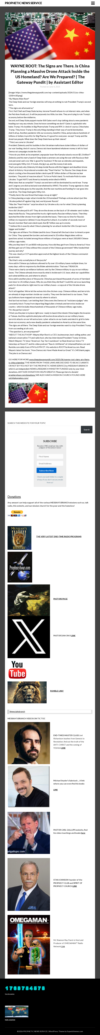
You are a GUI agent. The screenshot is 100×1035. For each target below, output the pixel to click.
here (83, 833)
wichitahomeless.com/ (19, 378)
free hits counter (9, 994)
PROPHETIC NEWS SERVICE (23, 3)
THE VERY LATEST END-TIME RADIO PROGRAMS (58, 536)
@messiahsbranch (17, 711)
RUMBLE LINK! (57, 691)
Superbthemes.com (75, 1031)
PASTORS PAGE (60, 599)
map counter (10, 1019)
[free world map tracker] (16, 1016)
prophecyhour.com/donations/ (22, 375)
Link (63, 946)
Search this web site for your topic (27, 423)
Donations (14, 496)
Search (87, 429)
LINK (73, 635)
